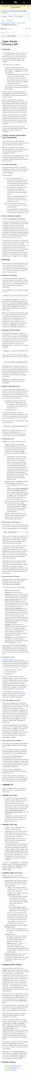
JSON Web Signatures (8, 660)
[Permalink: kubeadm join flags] (1, 825)
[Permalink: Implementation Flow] (1, 439)
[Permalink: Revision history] (1, 1062)
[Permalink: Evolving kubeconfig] (1, 164)
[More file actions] (29, 36)
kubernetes (6, 11)
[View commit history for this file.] (29, 29)
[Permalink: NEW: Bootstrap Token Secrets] (1, 576)
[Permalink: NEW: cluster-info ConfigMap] (1, 741)
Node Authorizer (15, 984)
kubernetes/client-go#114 (12, 1013)
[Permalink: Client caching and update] (1, 216)
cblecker (5, 28)
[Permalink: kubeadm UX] (1, 785)
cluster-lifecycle (21, 23)
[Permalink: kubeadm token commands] (1, 873)
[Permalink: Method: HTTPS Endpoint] (1, 330)
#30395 (11, 172)
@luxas (14, 1070)
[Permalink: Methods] (1, 260)
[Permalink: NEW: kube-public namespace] (1, 700)
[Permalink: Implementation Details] (1, 964)
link (20, 1066)
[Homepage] (15, 2)
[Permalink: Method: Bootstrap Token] (1, 386)
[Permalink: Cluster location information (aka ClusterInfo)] (1, 136)
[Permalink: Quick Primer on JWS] (1, 657)
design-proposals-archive (19, 11)
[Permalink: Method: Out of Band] (1, 276)
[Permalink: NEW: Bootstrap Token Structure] (1, 522)
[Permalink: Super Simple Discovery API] (1, 43)
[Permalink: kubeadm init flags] (1, 795)
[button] (27, 295)
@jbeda (16, 1066)
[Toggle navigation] (2, 2)
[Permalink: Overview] (1, 49)
